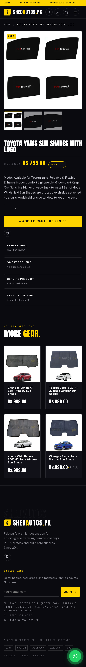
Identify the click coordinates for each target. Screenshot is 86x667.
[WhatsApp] (7, 557)
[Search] (49, 12)
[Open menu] (75, 12)
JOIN (68, 592)
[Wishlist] (7, 233)
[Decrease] (8, 208)
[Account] (57, 12)
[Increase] (26, 208)
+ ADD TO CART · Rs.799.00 (43, 221)
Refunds (39, 655)
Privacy (9, 655)
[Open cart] (66, 12)
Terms (24, 655)
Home (7, 24)
